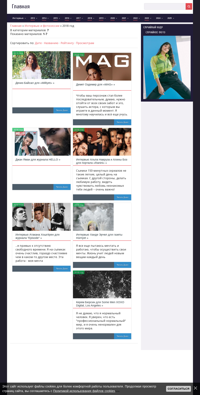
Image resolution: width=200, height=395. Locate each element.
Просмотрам (85, 43)
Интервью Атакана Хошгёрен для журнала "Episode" (37, 236)
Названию (51, 43)
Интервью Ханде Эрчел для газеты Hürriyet (99, 236)
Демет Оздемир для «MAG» (94, 84)
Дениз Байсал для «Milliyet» (33, 82)
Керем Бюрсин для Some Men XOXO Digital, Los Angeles (100, 304)
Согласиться (178, 388)
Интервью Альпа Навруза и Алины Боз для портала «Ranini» (101, 161)
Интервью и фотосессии (42, 26)
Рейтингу (67, 43)
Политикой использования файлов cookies (84, 391)
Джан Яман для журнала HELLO (36, 159)
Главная (21, 6)
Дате (38, 43)
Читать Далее (62, 110)
